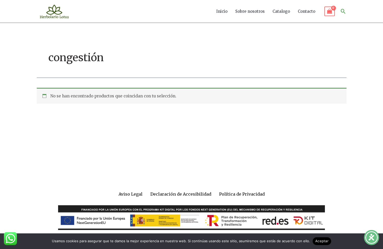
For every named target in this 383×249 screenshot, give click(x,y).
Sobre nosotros (250, 11)
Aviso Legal (131, 194)
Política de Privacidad (242, 194)
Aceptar (322, 241)
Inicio (221, 11)
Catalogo (281, 11)
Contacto (306, 11)
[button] (343, 11)
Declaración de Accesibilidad (180, 194)
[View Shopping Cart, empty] (329, 11)
